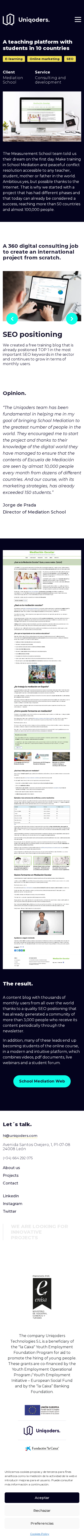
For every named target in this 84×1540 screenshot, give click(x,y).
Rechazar (42, 1510)
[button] (42, 1081)
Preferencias (42, 1523)
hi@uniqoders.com (20, 1135)
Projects (11, 1175)
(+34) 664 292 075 (18, 1158)
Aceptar (42, 1497)
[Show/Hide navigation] (78, 19)
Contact (10, 1183)
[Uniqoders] (26, 19)
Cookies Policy (39, 1534)
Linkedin (11, 1196)
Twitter (9, 1211)
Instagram (12, 1203)
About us (11, 1168)
